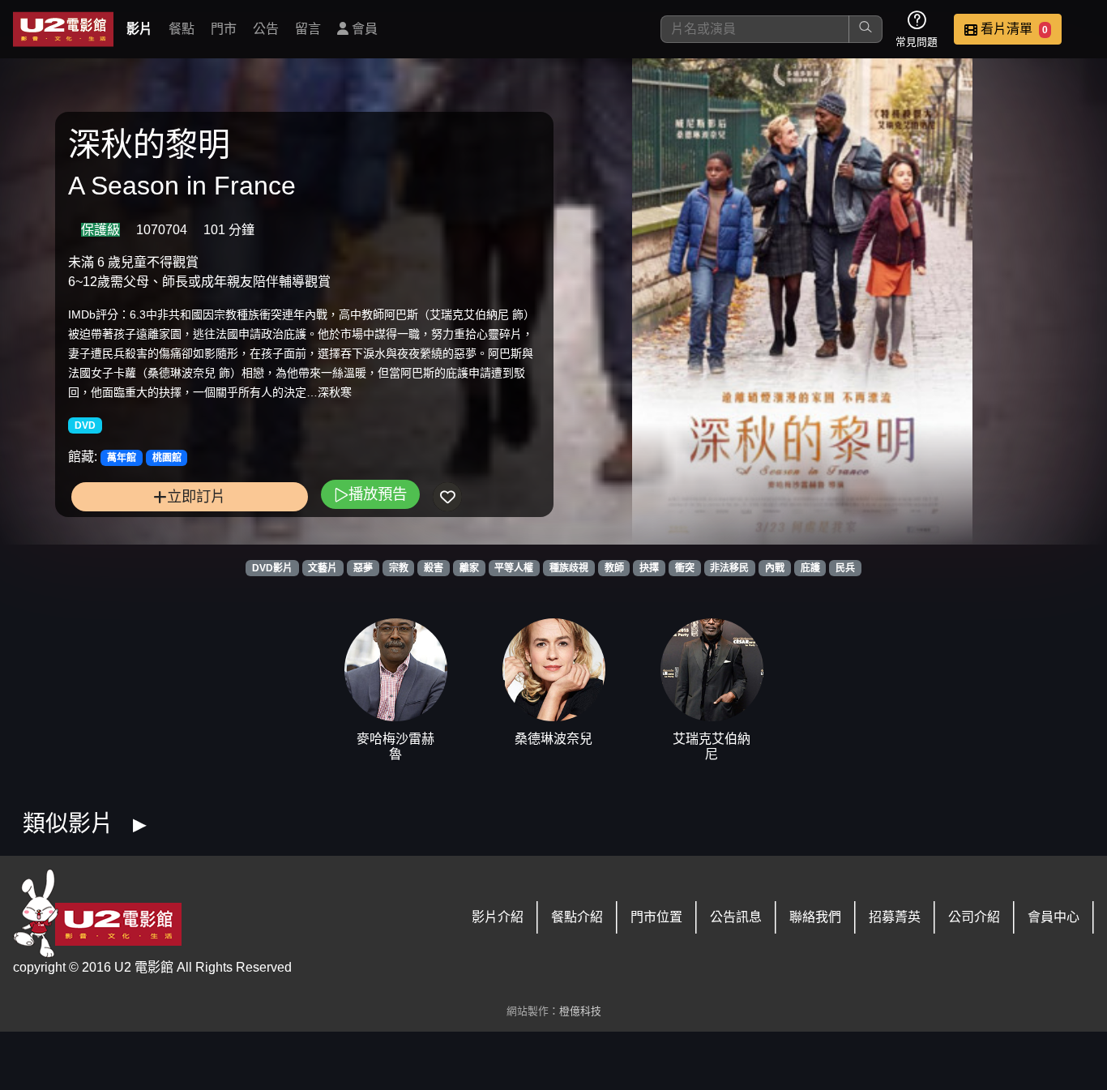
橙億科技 (580, 1011)
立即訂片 (196, 496)
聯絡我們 (815, 917)
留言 (308, 29)
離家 (469, 568)
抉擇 (649, 568)
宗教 (398, 568)
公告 (266, 29)
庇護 (810, 568)
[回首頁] (63, 29)
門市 (224, 29)
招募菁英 (895, 917)
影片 (139, 29)
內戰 (774, 568)
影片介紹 (498, 917)
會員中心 (1053, 917)
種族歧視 (568, 568)
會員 (363, 29)
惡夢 (363, 568)
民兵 (845, 568)
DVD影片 (272, 568)
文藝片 (322, 568)
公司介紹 (974, 917)
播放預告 (377, 493)
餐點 (181, 29)
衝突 (685, 568)
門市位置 (656, 917)
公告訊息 (736, 917)
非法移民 (729, 568)
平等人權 (513, 568)
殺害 (433, 568)
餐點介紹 (577, 917)
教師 (614, 568)
